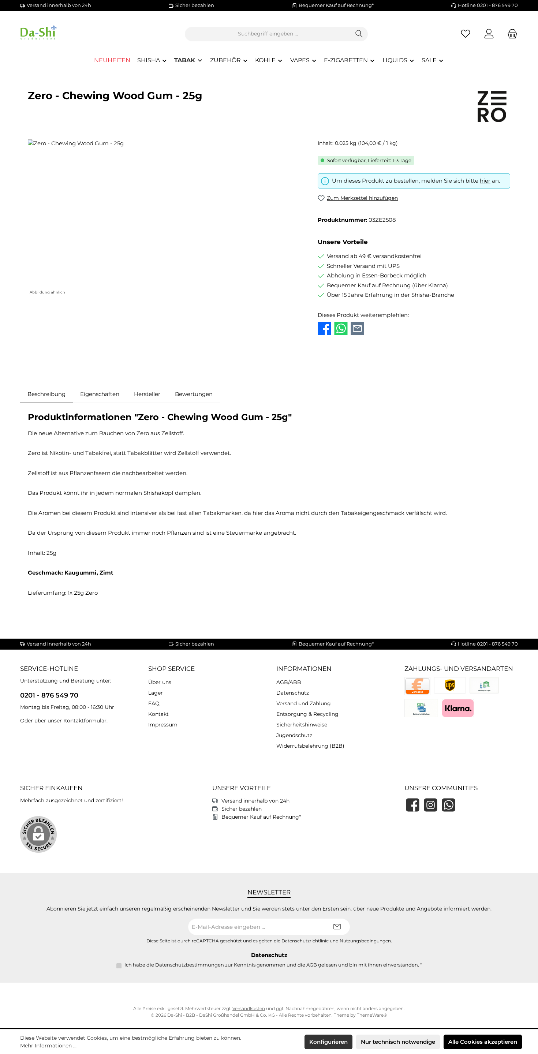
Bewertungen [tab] (194, 393)
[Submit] (337, 927)
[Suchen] (359, 34)
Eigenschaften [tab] (99, 393)
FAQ (154, 703)
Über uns (159, 682)
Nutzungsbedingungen (365, 940)
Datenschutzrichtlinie (305, 940)
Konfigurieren (328, 1041)
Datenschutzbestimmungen (189, 965)
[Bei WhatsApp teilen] (341, 328)
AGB (311, 965)
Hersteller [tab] (147, 393)
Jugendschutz (294, 735)
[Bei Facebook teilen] (324, 328)
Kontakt (158, 714)
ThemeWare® (372, 1015)
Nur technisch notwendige (398, 1041)
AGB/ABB (288, 682)
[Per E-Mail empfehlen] (357, 328)
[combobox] (268, 34)
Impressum (163, 724)
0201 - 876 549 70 (49, 695)
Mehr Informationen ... (48, 1045)
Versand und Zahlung (303, 703)
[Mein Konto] (489, 33)
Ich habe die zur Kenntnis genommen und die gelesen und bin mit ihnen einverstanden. (273, 965)
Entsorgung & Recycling (307, 714)
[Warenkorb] (510, 33)
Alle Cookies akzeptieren (482, 1041)
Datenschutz (292, 692)
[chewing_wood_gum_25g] (165, 218)
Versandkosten (248, 1008)
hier (485, 180)
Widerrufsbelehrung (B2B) (310, 746)
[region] (165, 218)
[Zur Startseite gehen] (60, 34)
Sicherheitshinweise (301, 724)
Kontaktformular (85, 720)
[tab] (46, 394)
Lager (155, 692)
